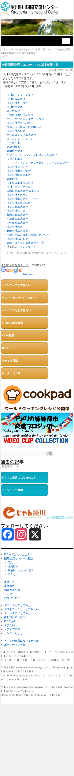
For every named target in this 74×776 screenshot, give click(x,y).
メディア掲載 (10, 360)
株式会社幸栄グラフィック (23, 198)
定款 (10, 562)
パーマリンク (66, 253)
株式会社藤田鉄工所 (19, 174)
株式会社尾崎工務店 (19, 202)
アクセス (13, 574)
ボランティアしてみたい (16, 285)
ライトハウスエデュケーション (25, 118)
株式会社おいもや (17, 238)
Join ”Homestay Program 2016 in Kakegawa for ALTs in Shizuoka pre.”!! (19, 53)
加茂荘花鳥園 (15, 158)
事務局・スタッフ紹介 (21, 570)
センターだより (11, 373)
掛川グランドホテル (19, 186)
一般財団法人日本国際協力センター (28, 234)
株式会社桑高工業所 (19, 170)
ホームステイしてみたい (16, 310)
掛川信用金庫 (15, 106)
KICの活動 (22, 253)
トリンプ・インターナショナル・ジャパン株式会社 (37, 162)
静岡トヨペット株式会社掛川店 (25, 242)
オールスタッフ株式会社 (21, 134)
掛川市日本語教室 (12, 322)
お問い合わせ (12, 597)
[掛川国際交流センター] (30, 12)
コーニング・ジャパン (20, 138)
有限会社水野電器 (17, 230)
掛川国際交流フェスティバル (43, 253)
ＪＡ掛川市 (13, 142)
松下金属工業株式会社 (20, 182)
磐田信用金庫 (15, 150)
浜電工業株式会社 (17, 206)
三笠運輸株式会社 (17, 222)
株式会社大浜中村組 (19, 122)
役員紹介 (13, 566)
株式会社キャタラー (19, 102)
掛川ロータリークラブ (20, 94)
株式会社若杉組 (16, 130)
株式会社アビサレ (17, 194)
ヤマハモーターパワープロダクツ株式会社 (32, 154)
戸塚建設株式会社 (17, 218)
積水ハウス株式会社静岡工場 (24, 126)
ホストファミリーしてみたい (19, 297)
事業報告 (9, 585)
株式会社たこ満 (16, 210)
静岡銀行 (12, 178)
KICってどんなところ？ (18, 554)
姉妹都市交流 (12, 589)
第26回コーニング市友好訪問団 (55, 49)
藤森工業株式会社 (17, 214)
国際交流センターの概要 (18, 558)
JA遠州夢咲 (13, 146)
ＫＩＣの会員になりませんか (19, 477)
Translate (28, 273)
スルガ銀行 (13, 110)
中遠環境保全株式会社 (20, 114)
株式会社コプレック (19, 166)
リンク (8, 593)
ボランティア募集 (12, 490)
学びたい (7, 348)
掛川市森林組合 (16, 98)
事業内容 (9, 581)
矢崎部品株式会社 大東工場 (23, 190)
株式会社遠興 (15, 226)
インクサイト (28, 246)
